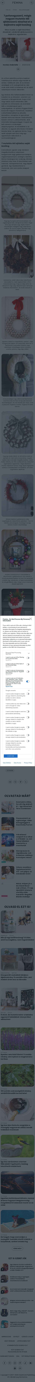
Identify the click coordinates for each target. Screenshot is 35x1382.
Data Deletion (7, 762)
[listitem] (17, 653)
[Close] (31, 619)
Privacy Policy (28, 762)
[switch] (27, 658)
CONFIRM (10, 756)
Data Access (17, 762)
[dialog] (17, 691)
